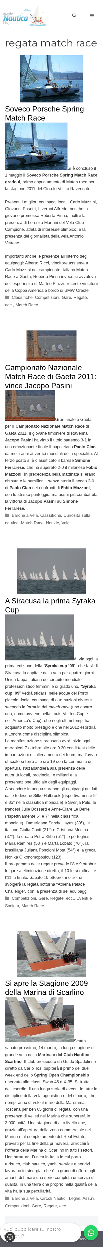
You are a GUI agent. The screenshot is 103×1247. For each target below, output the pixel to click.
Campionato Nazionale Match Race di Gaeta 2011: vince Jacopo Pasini (50, 376)
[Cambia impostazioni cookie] (10, 1237)
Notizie (52, 523)
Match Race (27, 305)
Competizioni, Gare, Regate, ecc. (43, 898)
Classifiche (22, 297)
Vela (66, 523)
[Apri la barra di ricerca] (74, 16)
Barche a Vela (25, 515)
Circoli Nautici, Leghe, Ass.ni (67, 1198)
